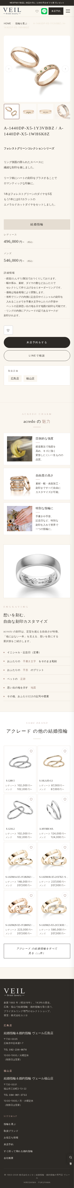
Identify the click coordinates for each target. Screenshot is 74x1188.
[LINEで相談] (44, 11)
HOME (7, 23)
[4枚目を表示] (62, 111)
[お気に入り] (37, 11)
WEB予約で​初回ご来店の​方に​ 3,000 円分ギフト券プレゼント (37, 3)
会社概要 (8, 1158)
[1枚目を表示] (11, 111)
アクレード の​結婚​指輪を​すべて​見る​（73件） (37, 951)
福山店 (30, 378)
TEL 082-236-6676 (15, 1049)
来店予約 (56, 11)
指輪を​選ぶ (21, 23)
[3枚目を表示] (45, 111)
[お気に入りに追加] (8, 330)
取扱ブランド (11, 1130)
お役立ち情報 (11, 1137)
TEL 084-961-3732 (15, 1094)
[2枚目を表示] (28, 111)
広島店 (15, 378)
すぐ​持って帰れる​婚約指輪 (18, 1151)
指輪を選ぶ (10, 1124)
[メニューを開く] (68, 11)
